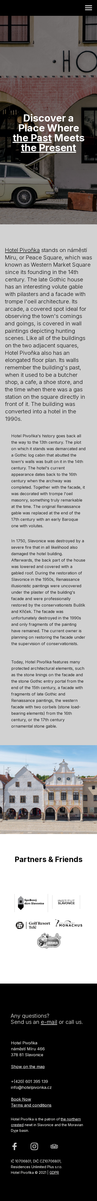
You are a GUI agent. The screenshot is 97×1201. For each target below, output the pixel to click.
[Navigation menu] (88, 7)
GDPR (54, 1172)
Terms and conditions (31, 1105)
